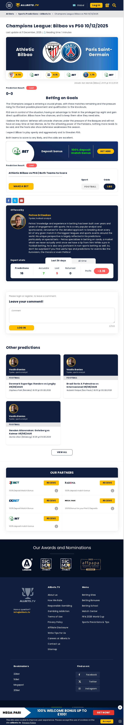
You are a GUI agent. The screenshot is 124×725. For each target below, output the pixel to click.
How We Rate (55, 600)
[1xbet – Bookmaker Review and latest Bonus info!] (56, 508)
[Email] (21, 200)
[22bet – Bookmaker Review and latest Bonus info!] (56, 490)
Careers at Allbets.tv (59, 638)
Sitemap (52, 649)
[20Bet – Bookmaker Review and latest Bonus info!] (56, 526)
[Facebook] (8, 200)
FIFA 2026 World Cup (93, 616)
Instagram (91, 688)
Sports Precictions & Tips (95, 622)
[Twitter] (15, 200)
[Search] (114, 5)
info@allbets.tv (22, 612)
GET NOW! (103, 712)
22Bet (17, 673)
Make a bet (21, 186)
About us (52, 594)
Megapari (19, 684)
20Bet (17, 690)
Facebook (91, 674)
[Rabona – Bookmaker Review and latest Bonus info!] (112, 490)
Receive (51, 482)
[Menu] (9, 5)
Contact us (54, 643)
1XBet (16, 679)
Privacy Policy (55, 622)
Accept (107, 721)
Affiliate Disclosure (58, 627)
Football (90, 186)
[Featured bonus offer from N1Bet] (107, 5)
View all (62, 452)
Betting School (90, 605)
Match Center (89, 611)
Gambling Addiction (58, 611)
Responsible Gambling (60, 605)
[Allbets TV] (27, 5)
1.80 (109, 186)
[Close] (120, 707)
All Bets (10, 14)
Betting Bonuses (91, 600)
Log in (96, 5)
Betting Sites (89, 594)
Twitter (93, 681)
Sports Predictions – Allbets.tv (34, 14)
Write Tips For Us (57, 632)
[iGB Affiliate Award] (27, 564)
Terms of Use (55, 616)
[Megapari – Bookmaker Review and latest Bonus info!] (112, 508)
